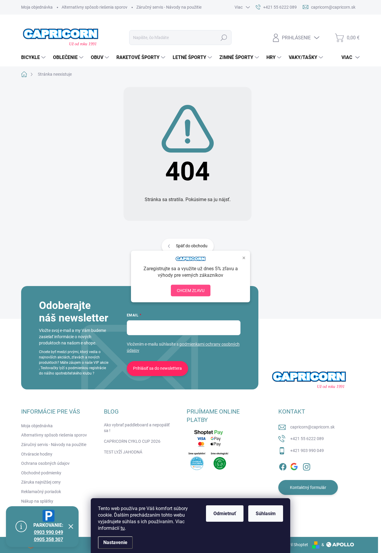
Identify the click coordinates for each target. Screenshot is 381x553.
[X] (294, 465)
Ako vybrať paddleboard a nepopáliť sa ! (137, 427)
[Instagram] (306, 465)
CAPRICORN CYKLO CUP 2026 (132, 441)
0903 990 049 (48, 532)
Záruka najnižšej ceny (41, 482)
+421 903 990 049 (307, 450)
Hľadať (223, 37)
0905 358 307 (48, 539)
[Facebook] (282, 465)
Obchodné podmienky (41, 472)
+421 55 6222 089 (307, 438)
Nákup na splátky (37, 501)
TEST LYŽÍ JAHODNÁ (123, 452)
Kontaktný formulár (308, 487)
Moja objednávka (37, 7)
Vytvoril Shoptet (293, 544)
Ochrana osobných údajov (45, 463)
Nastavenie (115, 542)
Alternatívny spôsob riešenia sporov (94, 7)
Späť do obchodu (191, 245)
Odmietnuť (224, 513)
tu (123, 528)
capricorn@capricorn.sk (312, 427)
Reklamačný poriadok (41, 491)
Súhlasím (266, 513)
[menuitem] (34, 57)
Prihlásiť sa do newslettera (157, 368)
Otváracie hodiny (36, 454)
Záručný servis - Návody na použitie (169, 7)
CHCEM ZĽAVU (190, 290)
